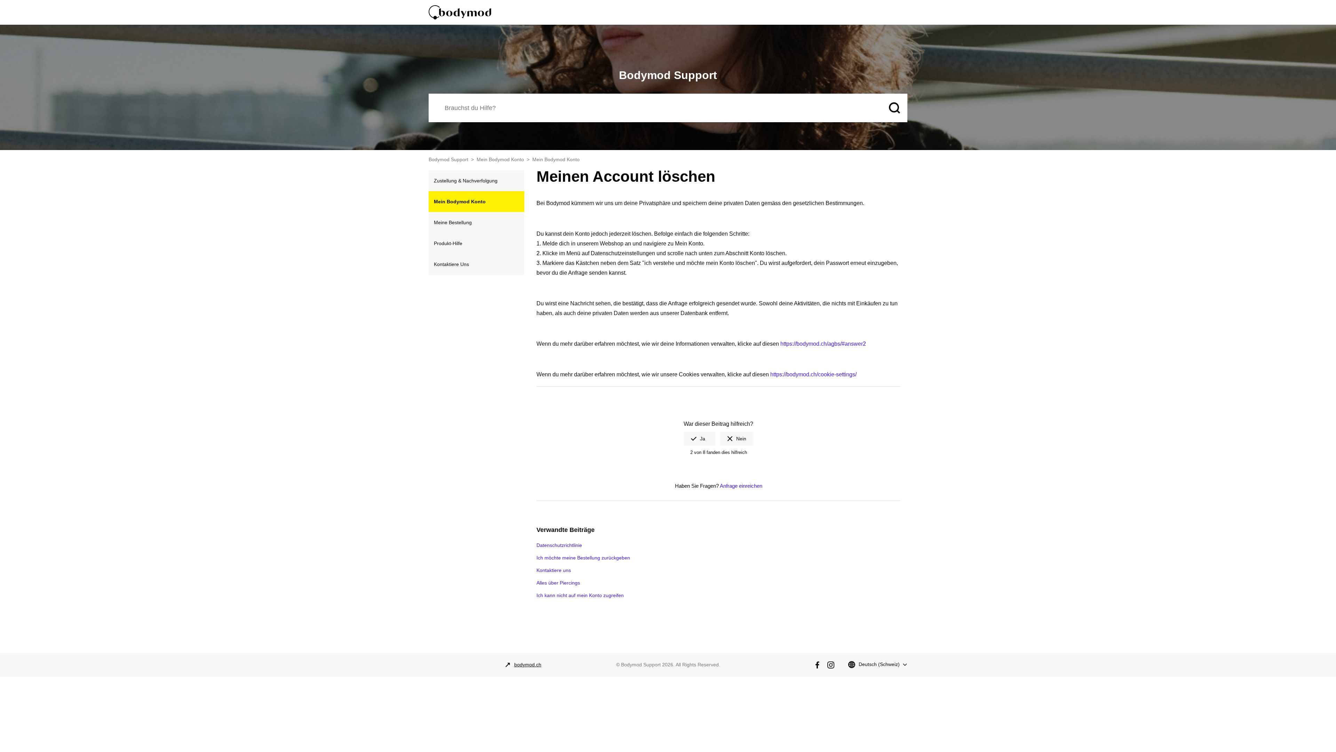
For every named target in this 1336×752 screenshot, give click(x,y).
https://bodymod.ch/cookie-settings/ (813, 374)
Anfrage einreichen (741, 486)
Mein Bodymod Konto (500, 159)
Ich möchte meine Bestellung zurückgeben (583, 558)
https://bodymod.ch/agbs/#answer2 (823, 344)
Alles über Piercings (558, 583)
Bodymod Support (448, 159)
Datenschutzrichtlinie (559, 545)
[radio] (699, 439)
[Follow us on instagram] (830, 664)
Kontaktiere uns (553, 570)
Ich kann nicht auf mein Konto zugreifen (580, 595)
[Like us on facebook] (817, 664)
